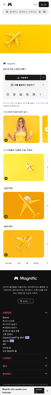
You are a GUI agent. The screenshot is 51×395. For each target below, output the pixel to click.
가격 (35, 4)
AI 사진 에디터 (41, 103)
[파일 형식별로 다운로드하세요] (43, 77)
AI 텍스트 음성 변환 (11, 330)
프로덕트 (7, 312)
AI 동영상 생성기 (10, 327)
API (4, 344)
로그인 (44, 4)
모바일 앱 (7, 347)
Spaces (6, 317)
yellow (36, 263)
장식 (19, 263)
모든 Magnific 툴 (10, 350)
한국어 (25, 301)
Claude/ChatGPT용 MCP (16, 337)
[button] (25, 301)
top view (9, 263)
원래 (16, 23)
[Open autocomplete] (6, 12)
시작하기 (7, 358)
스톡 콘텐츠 (8, 334)
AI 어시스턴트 (9, 320)
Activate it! (39, 390)
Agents (8, 340)
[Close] (47, 390)
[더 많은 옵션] (40, 94)
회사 (5, 365)
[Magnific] (25, 279)
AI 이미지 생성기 (9, 103)
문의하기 (7, 373)
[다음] (47, 129)
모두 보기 (23, 111)
